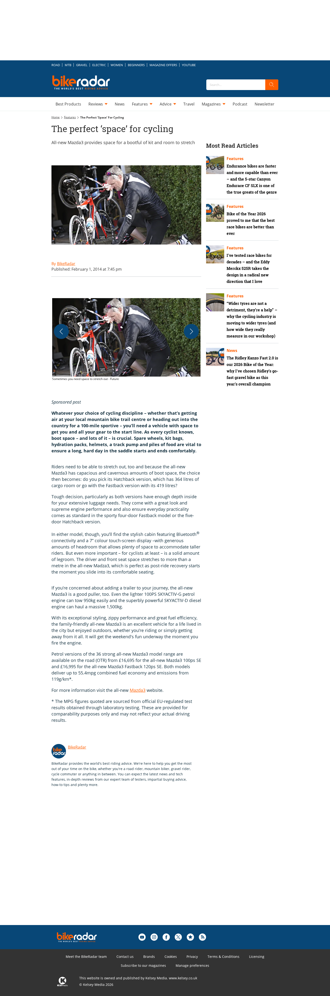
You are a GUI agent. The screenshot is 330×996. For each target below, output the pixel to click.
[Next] (191, 331)
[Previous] (61, 331)
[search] (271, 84)
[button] (126, 339)
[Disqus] (131, 863)
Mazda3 (137, 690)
